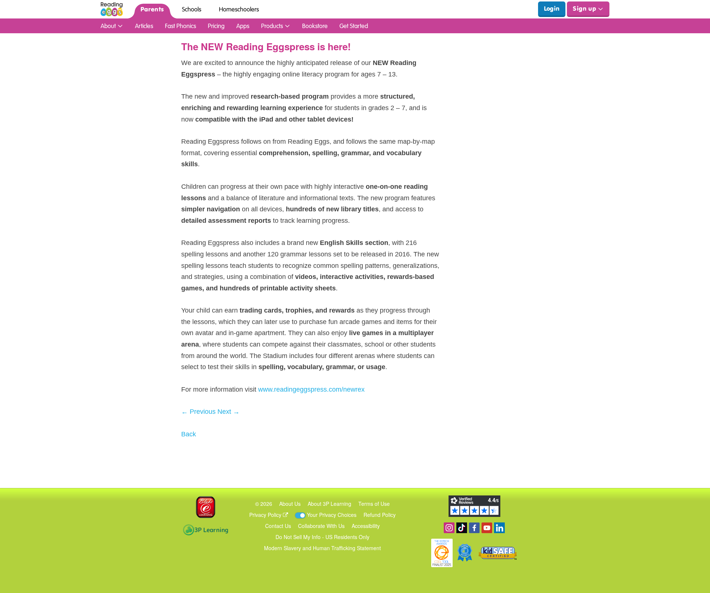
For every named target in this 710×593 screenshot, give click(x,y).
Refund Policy (380, 514)
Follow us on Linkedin (499, 527)
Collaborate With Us (321, 525)
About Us (290, 503)
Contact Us (278, 525)
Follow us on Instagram (449, 527)
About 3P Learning (329, 503)
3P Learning (205, 529)
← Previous (198, 411)
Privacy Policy (266, 514)
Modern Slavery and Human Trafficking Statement (322, 548)
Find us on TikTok (461, 527)
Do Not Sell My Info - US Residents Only (322, 537)
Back (188, 434)
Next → (228, 411)
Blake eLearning (205, 507)
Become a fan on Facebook (474, 527)
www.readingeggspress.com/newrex (311, 389)
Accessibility (366, 525)
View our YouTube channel (486, 527)
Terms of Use (374, 503)
